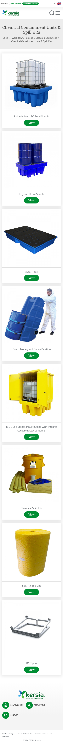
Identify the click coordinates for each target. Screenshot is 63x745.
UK (55, 3)
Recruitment (36, 705)
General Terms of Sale (43, 734)
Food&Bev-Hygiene (30, 4)
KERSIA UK (4, 4)
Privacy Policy (13, 705)
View (31, 123)
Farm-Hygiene (16, 4)
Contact (11, 715)
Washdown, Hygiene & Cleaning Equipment (34, 37)
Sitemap (5, 736)
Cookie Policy (7, 734)
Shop (5, 37)
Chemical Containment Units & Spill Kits (31, 41)
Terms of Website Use (24, 734)
